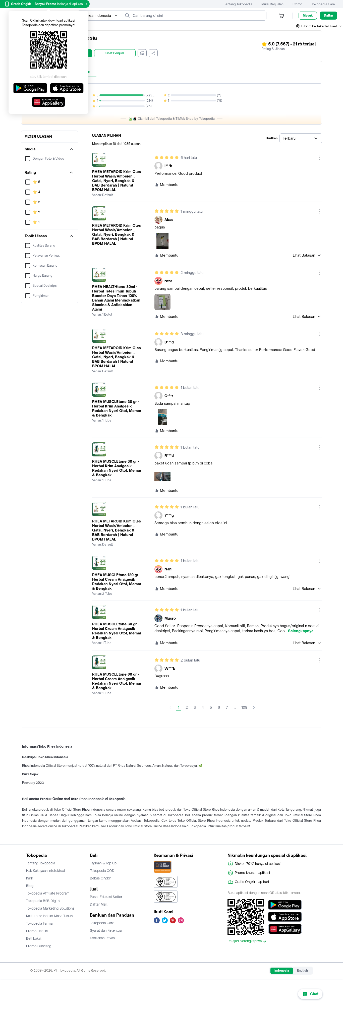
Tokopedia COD (102, 871)
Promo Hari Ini (37, 931)
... (235, 707)
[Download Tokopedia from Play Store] (285, 905)
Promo (297, 4)
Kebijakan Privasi (103, 938)
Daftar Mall (98, 904)
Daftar (328, 15)
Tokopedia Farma (39, 923)
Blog (29, 886)
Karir (29, 878)
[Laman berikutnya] (254, 707)
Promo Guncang (38, 946)
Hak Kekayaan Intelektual (45, 871)
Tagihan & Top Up (103, 863)
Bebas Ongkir (100, 878)
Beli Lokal (33, 938)
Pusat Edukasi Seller (106, 897)
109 (244, 707)
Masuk (308, 15)
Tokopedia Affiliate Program (48, 893)
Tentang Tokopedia (238, 4)
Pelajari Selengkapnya (244, 941)
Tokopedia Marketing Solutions (50, 908)
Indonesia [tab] (281, 970)
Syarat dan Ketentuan (106, 930)
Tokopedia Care (323, 4)
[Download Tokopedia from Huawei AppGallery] (285, 929)
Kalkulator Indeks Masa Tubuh (49, 916)
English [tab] (302, 970)
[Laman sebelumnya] (170, 707)
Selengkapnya (300, 631)
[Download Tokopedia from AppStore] (285, 917)
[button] (319, 26)
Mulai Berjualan (272, 4)
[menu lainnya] (319, 158)
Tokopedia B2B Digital (43, 901)
